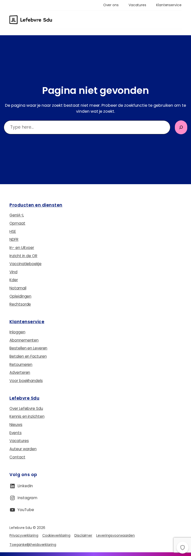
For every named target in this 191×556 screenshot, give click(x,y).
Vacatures (19, 440)
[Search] (181, 127)
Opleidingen (20, 296)
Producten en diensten (35, 205)
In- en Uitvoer (21, 247)
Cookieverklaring (56, 535)
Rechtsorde (20, 304)
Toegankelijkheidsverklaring (32, 544)
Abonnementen (24, 340)
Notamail (17, 288)
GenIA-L (16, 215)
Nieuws (15, 424)
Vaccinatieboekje (25, 263)
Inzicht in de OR (23, 255)
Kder (13, 279)
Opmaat (17, 223)
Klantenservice (26, 322)
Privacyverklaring (23, 535)
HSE (12, 231)
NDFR (13, 239)
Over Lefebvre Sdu (26, 408)
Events (15, 432)
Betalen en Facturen (28, 356)
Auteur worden (23, 449)
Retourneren (20, 364)
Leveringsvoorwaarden (115, 535)
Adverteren (19, 372)
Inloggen (17, 332)
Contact (17, 457)
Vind (13, 272)
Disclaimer (83, 535)
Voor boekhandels (26, 380)
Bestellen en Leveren (28, 348)
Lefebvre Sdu (24, 398)
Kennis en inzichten (26, 416)
